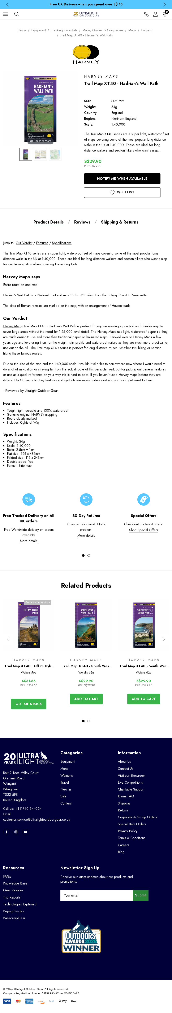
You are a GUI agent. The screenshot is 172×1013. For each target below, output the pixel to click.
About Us (124, 761)
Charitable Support (131, 789)
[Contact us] (146, 14)
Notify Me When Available (122, 178)
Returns (123, 810)
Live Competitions (130, 782)
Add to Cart (86, 699)
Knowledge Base (15, 883)
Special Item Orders (132, 824)
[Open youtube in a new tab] (25, 832)
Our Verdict (24, 242)
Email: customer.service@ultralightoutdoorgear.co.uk (36, 817)
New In (65, 789)
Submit (140, 895)
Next (164, 4)
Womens (66, 775)
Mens (64, 768)
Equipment (67, 761)
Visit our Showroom (131, 775)
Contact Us (125, 768)
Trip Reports (12, 897)
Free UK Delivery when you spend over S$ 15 (86, 4)
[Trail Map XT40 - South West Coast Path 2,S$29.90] (143, 625)
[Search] (16, 14)
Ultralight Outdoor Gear (41, 390)
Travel (64, 782)
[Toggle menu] (5, 14)
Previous (7, 4)
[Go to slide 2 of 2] (88, 555)
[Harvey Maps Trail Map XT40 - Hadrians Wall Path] (26, 154)
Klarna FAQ (126, 796)
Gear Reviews (13, 890)
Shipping (124, 803)
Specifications (62, 242)
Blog (121, 852)
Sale (63, 796)
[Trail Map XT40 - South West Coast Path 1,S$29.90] (86, 625)
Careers (123, 845)
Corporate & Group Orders (137, 817)
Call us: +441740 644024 (22, 808)
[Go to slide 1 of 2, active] (83, 555)
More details (29, 541)
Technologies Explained (19, 904)
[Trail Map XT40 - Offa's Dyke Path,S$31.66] (28, 625)
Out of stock (29, 704)
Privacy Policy (127, 831)
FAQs (7, 876)
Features (42, 242)
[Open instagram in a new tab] (16, 832)
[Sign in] (155, 14)
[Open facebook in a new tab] (6, 832)
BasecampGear (14, 918)
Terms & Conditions (131, 838)
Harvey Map (12, 326)
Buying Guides (13, 911)
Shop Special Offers (143, 530)
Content (66, 803)
